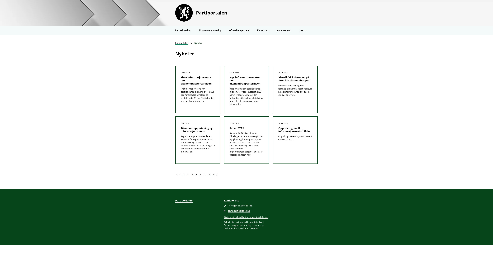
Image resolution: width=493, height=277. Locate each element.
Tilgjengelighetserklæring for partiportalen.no (246, 217)
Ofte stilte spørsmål (239, 30)
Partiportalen (181, 43)
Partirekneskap (183, 30)
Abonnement (284, 30)
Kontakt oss (263, 30)
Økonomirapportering (210, 30)
